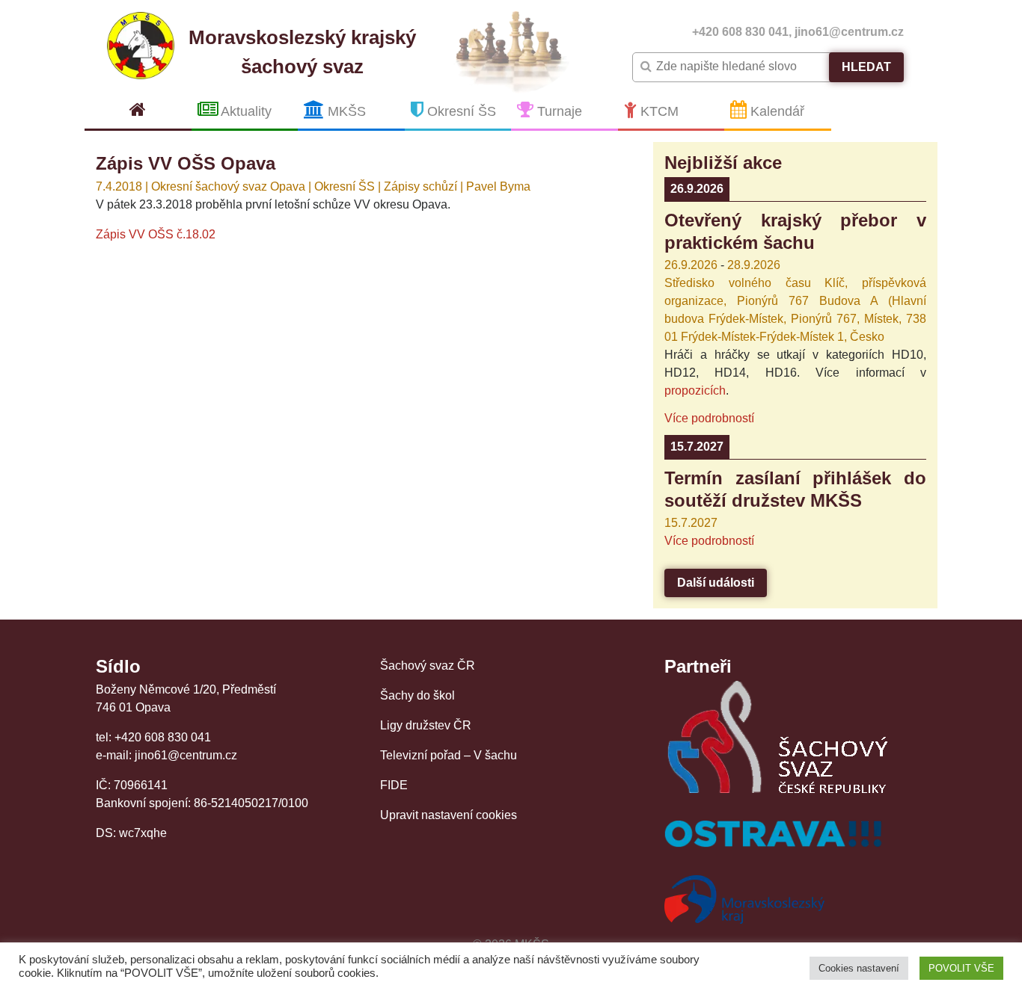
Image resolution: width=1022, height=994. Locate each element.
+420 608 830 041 (740, 31)
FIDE (394, 785)
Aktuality (245, 111)
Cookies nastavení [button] (858, 968)
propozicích (695, 390)
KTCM (658, 111)
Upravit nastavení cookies (448, 815)
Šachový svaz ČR (427, 665)
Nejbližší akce (723, 162)
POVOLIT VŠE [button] (961, 968)
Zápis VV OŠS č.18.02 (155, 234)
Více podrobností (709, 418)
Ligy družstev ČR (425, 725)
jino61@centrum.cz (849, 31)
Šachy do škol (417, 695)
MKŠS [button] (345, 111)
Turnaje (557, 111)
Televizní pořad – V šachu (448, 755)
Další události (715, 582)
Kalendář (775, 111)
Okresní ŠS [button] (459, 111)
